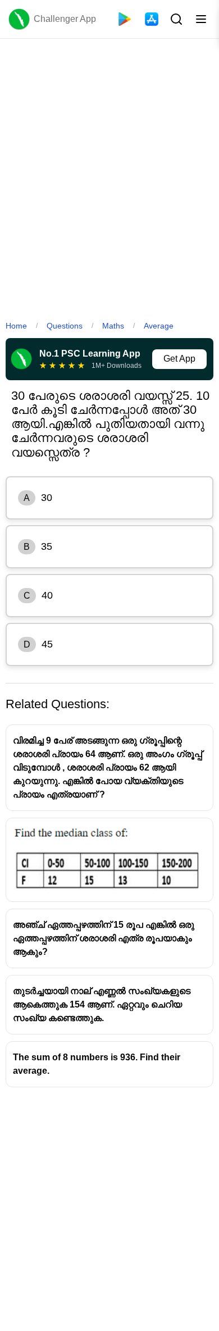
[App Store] (151, 19)
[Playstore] (124, 19)
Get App (179, 358)
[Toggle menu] (201, 19)
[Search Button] (175, 19)
